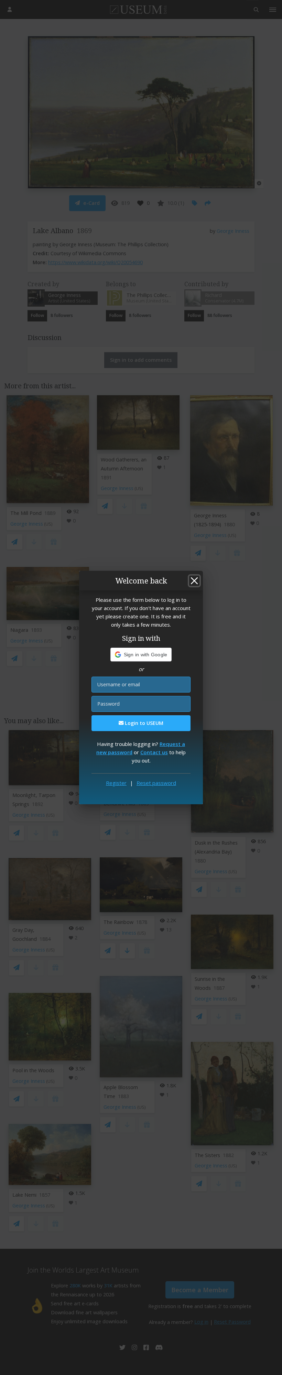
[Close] (194, 581)
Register (116, 782)
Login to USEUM (143, 723)
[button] (141, 654)
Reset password (156, 782)
